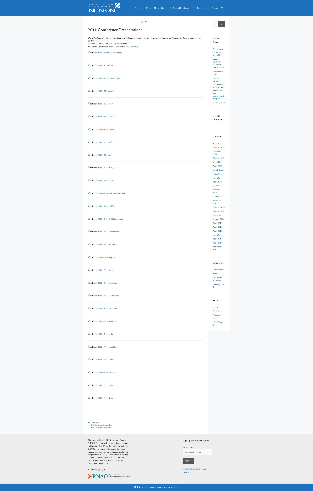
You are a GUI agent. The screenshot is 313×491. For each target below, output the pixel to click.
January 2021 (218, 196)
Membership (159, 8)
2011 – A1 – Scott (105, 398)
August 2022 (218, 158)
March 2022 (218, 170)
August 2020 (218, 211)
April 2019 (217, 223)
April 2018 (217, 227)
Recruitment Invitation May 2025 (218, 52)
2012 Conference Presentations (101, 425)
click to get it (132, 47)
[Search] (221, 24)
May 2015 (217, 235)
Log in (215, 307)
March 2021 (218, 186)
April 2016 (217, 231)
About (137, 8)
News (148, 8)
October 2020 (219, 207)
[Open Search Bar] (222, 8)
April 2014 (217, 243)
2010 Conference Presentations (101, 428)
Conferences (95, 422)
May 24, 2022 (219, 103)
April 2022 (217, 166)
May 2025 (217, 143)
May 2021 (217, 178)
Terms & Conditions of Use (194, 469)
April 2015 (217, 239)
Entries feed (218, 311)
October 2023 (219, 147)
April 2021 (217, 182)
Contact (215, 8)
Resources (201, 8)
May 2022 (217, 162)
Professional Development (180, 8)
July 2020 (217, 215)
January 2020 (218, 219)
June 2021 (217, 174)
